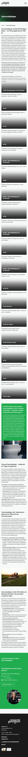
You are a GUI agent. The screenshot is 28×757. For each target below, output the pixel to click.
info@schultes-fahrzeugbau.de (10, 680)
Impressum (4, 737)
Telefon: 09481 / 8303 (6, 732)
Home (2, 25)
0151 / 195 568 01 (7, 678)
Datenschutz (4, 739)
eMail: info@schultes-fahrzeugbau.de (10, 734)
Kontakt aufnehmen (7, 684)
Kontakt (3, 744)
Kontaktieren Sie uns (6, 62)
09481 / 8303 (6, 676)
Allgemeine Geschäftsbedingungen (10, 742)
